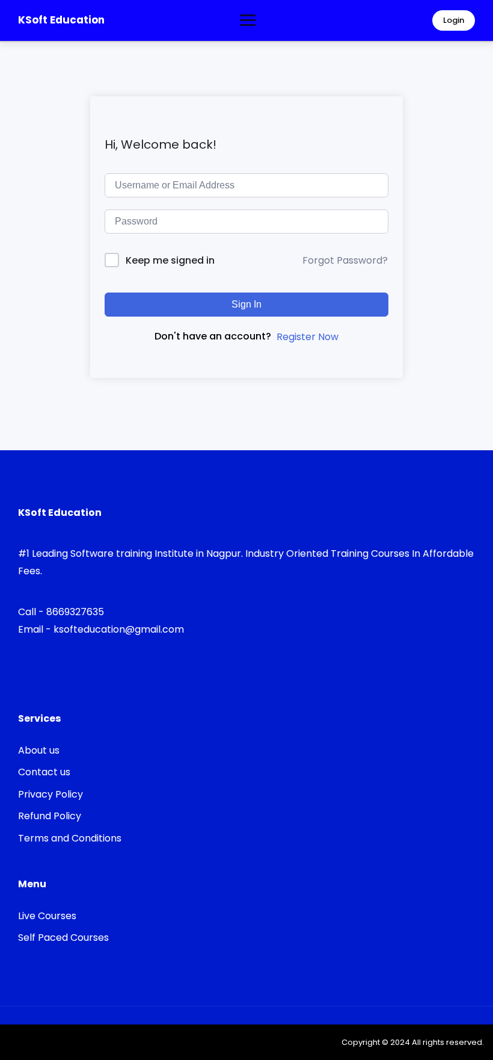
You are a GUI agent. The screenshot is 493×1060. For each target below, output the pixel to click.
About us (39, 750)
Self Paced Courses (63, 937)
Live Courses (47, 916)
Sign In (246, 304)
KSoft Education (61, 20)
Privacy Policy (50, 794)
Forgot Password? (345, 260)
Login (453, 20)
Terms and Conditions (69, 838)
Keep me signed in (170, 260)
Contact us (44, 772)
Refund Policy (49, 816)
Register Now (307, 337)
